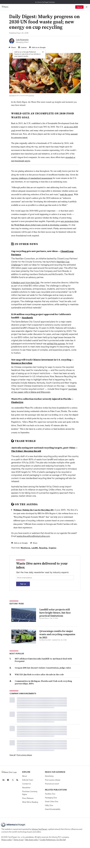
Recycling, (43, 548)
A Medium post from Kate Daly (25, 282)
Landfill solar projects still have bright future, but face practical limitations (55, 612)
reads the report (66, 194)
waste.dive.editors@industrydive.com (33, 536)
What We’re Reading (30, 802)
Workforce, (26, 548)
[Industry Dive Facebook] (8, 780)
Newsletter (26, 787)
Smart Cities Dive (51, 801)
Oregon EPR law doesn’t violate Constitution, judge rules (43, 668)
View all (12, 755)
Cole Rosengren (22, 40)
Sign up (79, 7)
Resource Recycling (21, 363)
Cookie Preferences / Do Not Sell (53, 840)
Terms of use (18, 840)
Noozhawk (27, 317)
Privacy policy (6, 840)
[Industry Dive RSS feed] (17, 780)
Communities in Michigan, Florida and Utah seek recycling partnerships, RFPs (43, 682)
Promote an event (52, 784)
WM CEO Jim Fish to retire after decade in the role (39, 674)
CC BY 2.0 (31, 95)
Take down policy (31, 840)
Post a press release (24, 755)
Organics (52, 548)
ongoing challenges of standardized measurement (31, 178)
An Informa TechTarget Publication (45, 2)
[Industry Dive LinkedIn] (3, 780)
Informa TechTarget (39, 829)
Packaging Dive (51, 798)
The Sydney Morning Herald (26, 451)
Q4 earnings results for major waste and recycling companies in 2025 (57, 634)
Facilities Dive (50, 794)
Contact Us (26, 784)
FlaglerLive (17, 402)
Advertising (49, 776)
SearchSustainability (52, 809)
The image (12, 95)
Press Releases (28, 798)
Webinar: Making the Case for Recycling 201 (33, 509)
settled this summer (56, 343)
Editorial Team (27, 780)
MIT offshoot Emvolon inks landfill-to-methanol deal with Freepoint (43, 660)
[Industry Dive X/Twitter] (12, 780)
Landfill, (35, 548)
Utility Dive (49, 805)
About (24, 776)
